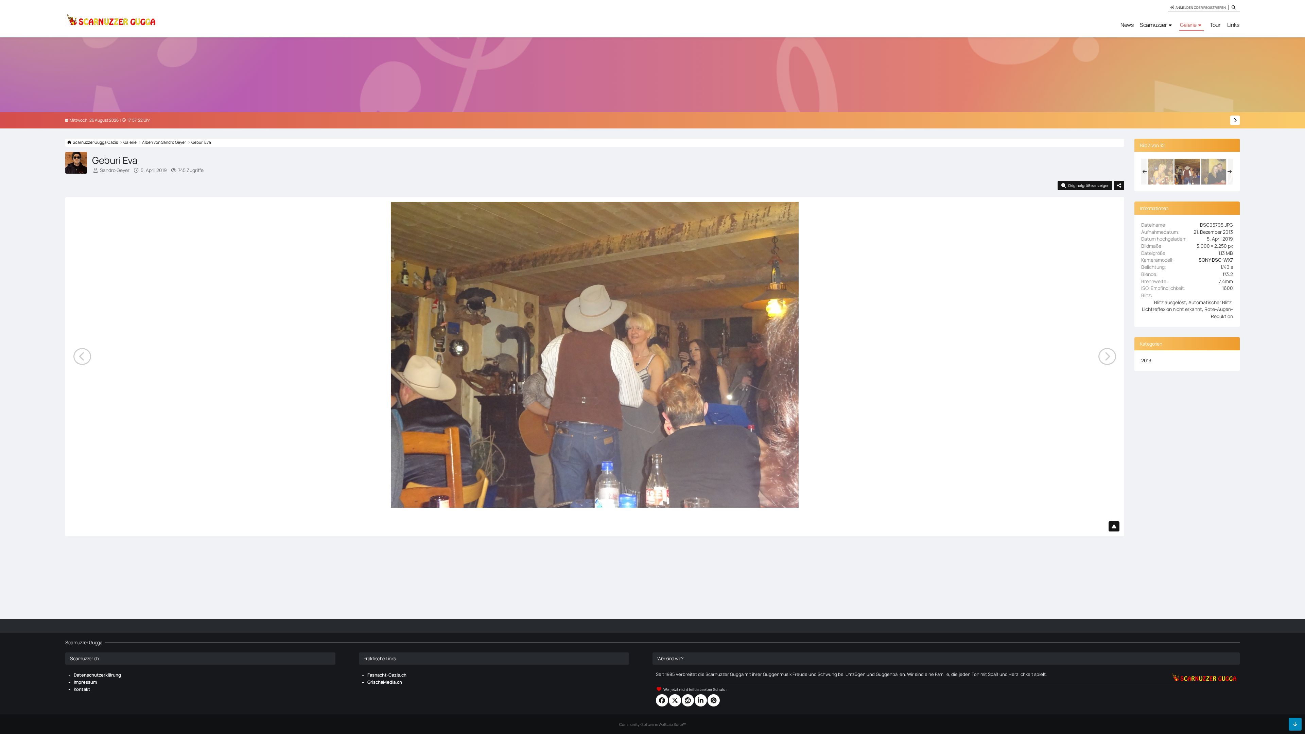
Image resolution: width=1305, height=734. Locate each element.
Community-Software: (652, 724)
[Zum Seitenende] (1295, 724)
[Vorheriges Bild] (82, 356)
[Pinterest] (714, 700)
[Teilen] (1119, 185)
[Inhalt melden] (1114, 526)
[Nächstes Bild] (1107, 356)
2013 (1146, 360)
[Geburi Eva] (1160, 172)
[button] (701, 700)
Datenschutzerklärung (97, 675)
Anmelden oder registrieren (1201, 7)
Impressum (85, 682)
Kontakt (82, 689)
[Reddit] (688, 700)
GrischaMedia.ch (384, 682)
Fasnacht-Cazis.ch (386, 675)
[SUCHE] (1234, 7)
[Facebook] (662, 700)
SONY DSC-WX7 (1216, 260)
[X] (675, 700)
